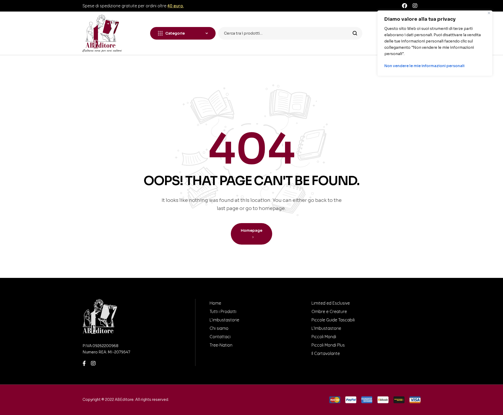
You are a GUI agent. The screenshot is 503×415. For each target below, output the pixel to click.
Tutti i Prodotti (223, 311)
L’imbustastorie (224, 319)
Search (355, 33)
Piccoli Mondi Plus (328, 345)
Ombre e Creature (329, 311)
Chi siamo (219, 328)
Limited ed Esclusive (330, 303)
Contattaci (220, 336)
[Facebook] (404, 6)
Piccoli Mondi (323, 336)
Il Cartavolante (325, 353)
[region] (435, 43)
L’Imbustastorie (326, 328)
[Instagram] (415, 6)
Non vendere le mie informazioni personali (424, 65)
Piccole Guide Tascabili (333, 319)
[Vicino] (489, 13)
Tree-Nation (221, 345)
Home (215, 303)
